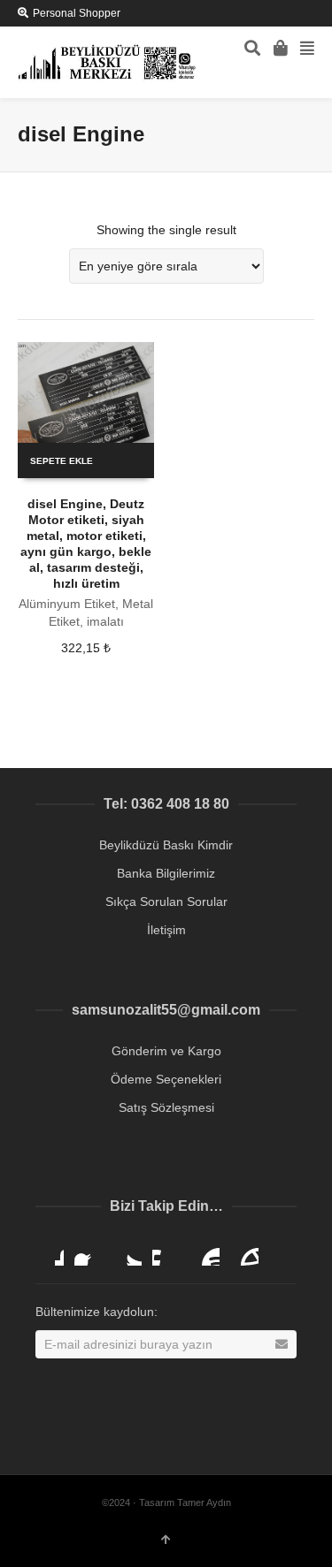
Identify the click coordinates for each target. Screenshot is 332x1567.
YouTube (205, 1251)
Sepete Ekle (61, 461)
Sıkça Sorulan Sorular (166, 901)
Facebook (88, 1251)
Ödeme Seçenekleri (166, 1079)
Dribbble (49, 1251)
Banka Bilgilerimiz (166, 873)
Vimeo (166, 1251)
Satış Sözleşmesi (166, 1107)
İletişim (166, 930)
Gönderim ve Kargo (166, 1051)
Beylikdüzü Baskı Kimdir (166, 845)
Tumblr (244, 1251)
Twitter (127, 1251)
